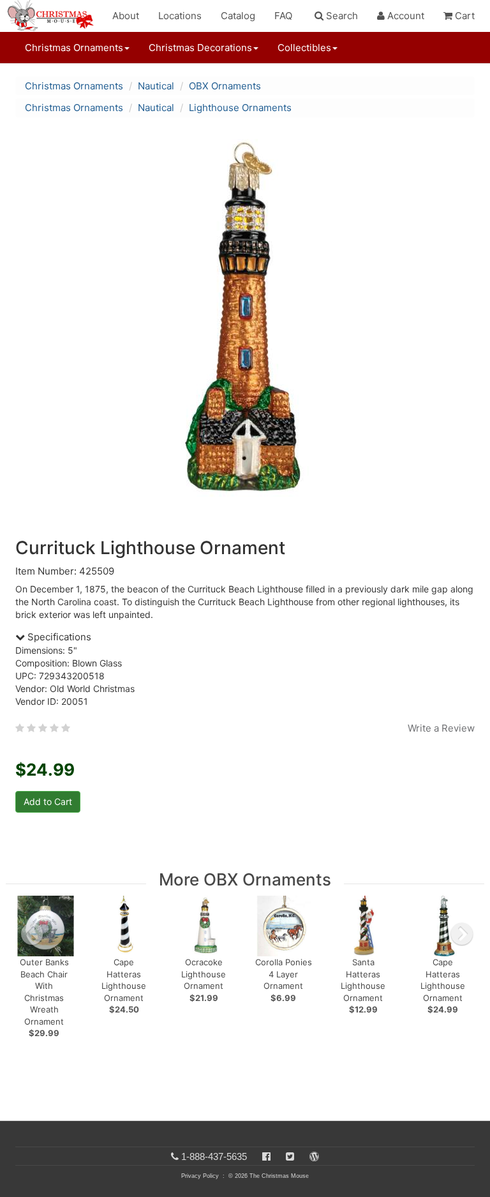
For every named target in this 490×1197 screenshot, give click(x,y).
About (125, 16)
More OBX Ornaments (245, 879)
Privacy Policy (200, 1176)
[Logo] (54, 16)
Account (404, 16)
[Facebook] (266, 1156)
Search (340, 16)
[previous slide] (32, 934)
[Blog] (314, 1156)
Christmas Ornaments (74, 86)
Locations (180, 16)
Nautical (156, 86)
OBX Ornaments (225, 86)
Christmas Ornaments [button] (74, 47)
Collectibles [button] (304, 47)
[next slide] (462, 934)
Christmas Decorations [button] (200, 47)
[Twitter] (290, 1156)
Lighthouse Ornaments (240, 108)
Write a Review (441, 728)
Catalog (238, 16)
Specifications (58, 637)
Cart (463, 16)
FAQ (283, 16)
